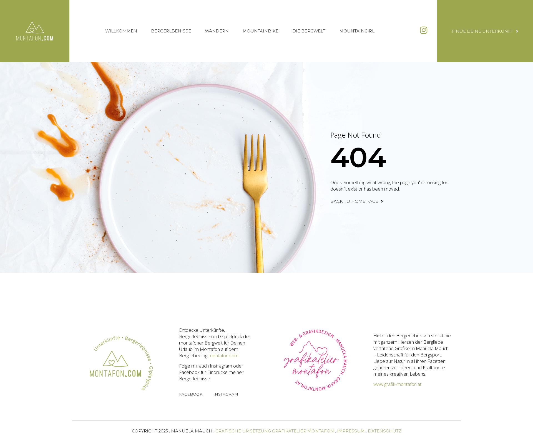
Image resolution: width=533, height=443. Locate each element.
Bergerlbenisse (171, 31)
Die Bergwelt (308, 31)
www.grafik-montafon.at (397, 384)
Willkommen (121, 31)
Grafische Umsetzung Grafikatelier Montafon (274, 431)
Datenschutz (384, 431)
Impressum (351, 431)
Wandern (217, 31)
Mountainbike (260, 31)
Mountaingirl (356, 31)
